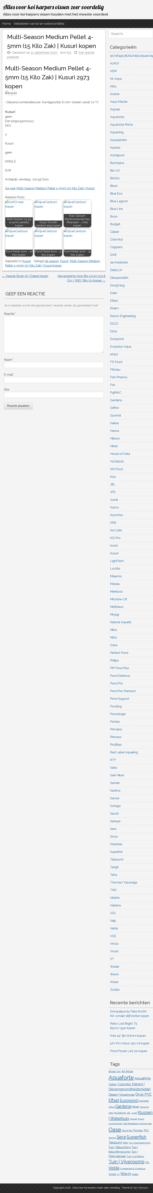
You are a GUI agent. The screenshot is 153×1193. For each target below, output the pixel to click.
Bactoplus (117, 163)
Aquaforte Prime (121, 124)
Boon (114, 216)
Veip (113, 920)
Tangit (114, 867)
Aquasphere (118, 140)
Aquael (115, 109)
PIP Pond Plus (119, 668)
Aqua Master (119, 101)
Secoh (114, 813)
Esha (113, 331)
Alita (113, 86)
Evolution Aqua (120, 346)
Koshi (114, 545)
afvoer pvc (115, 1071)
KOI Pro (115, 538)
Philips (114, 660)
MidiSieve (116, 607)
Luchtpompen (115, 1123)
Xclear (114, 982)
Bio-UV (115, 170)
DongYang (117, 285)
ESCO (114, 323)
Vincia (114, 943)
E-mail (9, 374)
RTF (113, 760)
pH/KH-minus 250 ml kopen (129, 1043)
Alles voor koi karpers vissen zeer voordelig (53, 7)
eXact (114, 354)
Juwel (114, 499)
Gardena (116, 400)
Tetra (113, 875)
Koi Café (116, 530)
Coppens (116, 247)
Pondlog (116, 706)
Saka (113, 767)
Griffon (114, 408)
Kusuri (26, 261)
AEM (113, 71)
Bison (114, 186)
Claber (114, 232)
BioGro (115, 178)
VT (112, 959)
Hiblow (115, 438)
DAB (113, 255)
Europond (117, 339)
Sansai (114, 798)
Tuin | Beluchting (120, 1147)
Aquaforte (117, 117)
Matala (115, 584)
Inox (113, 477)
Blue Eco (116, 193)
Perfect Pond (119, 653)
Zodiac (115, 989)
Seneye (115, 821)
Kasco (114, 507)
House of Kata (120, 454)
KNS (113, 522)
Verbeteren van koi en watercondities (39, 23)
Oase (113, 645)
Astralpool (117, 155)
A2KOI (114, 63)
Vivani (114, 951)
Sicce (114, 836)
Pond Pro (116, 683)
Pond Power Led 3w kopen (128, 1051)
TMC (113, 890)
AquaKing (117, 132)
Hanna (114, 431)
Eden (113, 293)
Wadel (114, 966)
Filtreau (115, 369)
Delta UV (116, 270)
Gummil (115, 415)
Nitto (113, 637)
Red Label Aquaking (124, 752)
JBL (112, 484)
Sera (113, 829)
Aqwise (115, 147)
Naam (9, 359)
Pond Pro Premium (123, 691)
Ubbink (115, 898)
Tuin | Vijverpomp (126, 1161)
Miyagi (114, 614)
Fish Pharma (118, 377)
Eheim (114, 308)
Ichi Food (116, 469)
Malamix (116, 576)
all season (52, 261)
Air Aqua (116, 78)
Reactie (10, 314)
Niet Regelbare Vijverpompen (137, 1123)
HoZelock (117, 461)
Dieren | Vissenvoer (122, 1094)
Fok (112, 385)
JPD (112, 492)
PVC (146, 1130)
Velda (114, 928)
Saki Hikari (117, 775)
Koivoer (133, 1119)
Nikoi (113, 630)
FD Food (116, 362)
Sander (115, 783)
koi (69, 52)
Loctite (115, 568)
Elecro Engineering (123, 316)
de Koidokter (119, 262)
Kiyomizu (116, 515)
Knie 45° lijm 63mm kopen (128, 1035)
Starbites (116, 844)
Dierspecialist (119, 277)
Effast (114, 300)
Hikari (114, 446)
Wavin (114, 974)
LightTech (117, 561)
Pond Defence (120, 676)
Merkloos (116, 591)
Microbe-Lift (118, 599)
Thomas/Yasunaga (123, 882)
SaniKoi (115, 790)
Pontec (115, 721)
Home (6, 23)
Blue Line (116, 209)
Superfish (116, 852)
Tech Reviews (140, 1187)
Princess (115, 737)
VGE (113, 936)
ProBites (116, 744)
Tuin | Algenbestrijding (140, 1143)
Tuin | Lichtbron (135, 1156)
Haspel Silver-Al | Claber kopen (25, 276)
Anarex (115, 94)
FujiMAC (115, 392)
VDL (113, 913)
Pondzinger (118, 714)
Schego (115, 806)
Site (6, 389)
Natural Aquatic (121, 622)
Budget (115, 224)
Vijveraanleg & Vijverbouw (133, 1168)
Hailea (114, 423)
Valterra (115, 905)
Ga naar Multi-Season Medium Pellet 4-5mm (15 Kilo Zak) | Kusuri (50, 188)
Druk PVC (143, 1094)
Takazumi (116, 859)
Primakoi (116, 729)
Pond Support (119, 698)
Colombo (116, 239)
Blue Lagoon (119, 201)
